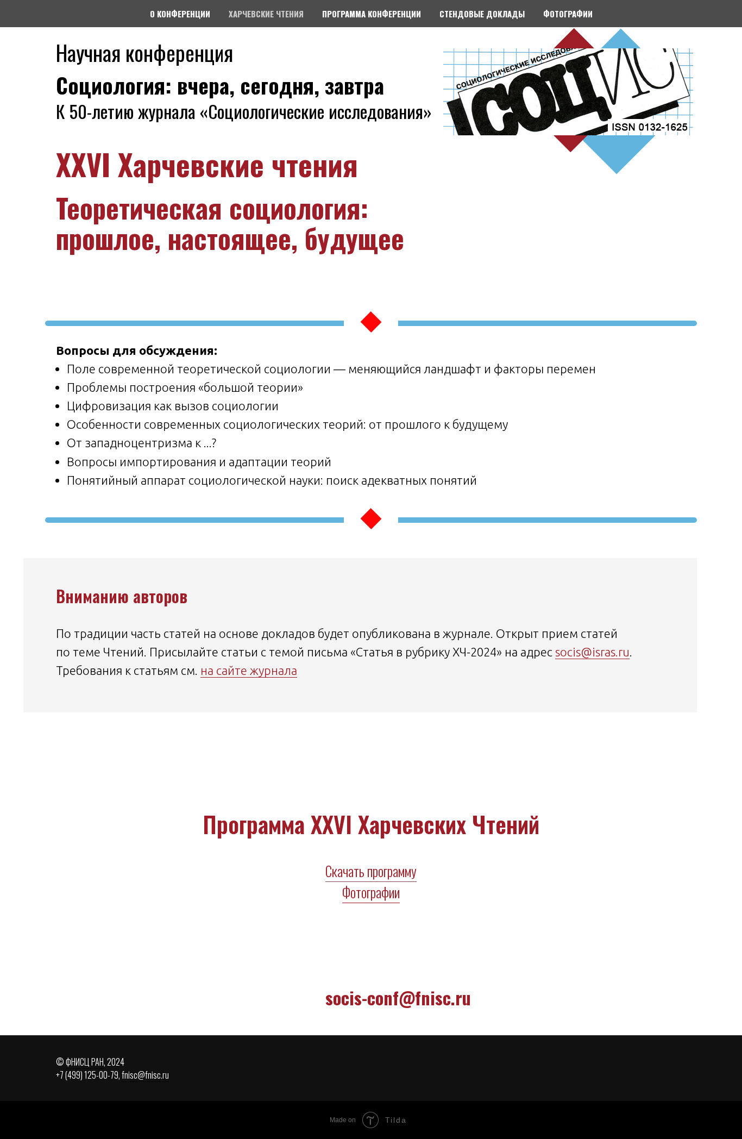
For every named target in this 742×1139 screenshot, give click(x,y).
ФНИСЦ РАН (85, 1061)
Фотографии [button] (568, 14)
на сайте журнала (248, 670)
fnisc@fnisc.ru (145, 1074)
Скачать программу (371, 870)
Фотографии (371, 892)
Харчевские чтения (266, 14)
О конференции (180, 14)
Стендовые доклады (482, 14)
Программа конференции (371, 14)
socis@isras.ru (592, 652)
